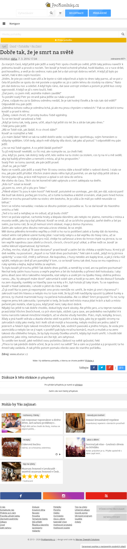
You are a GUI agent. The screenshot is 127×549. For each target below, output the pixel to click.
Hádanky (36, 530)
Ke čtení (37, 46)
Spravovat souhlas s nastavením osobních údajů (104, 546)
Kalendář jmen (60, 521)
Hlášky (56, 512)
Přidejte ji (89, 360)
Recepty (35, 512)
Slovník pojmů (81, 512)
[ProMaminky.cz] (63, 5)
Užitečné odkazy (82, 509)
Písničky (57, 509)
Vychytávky (58, 515)
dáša (14, 59)
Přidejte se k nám (8, 512)
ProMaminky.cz (48, 539)
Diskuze (35, 507)
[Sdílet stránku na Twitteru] (102, 367)
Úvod (13, 46)
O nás (2, 507)
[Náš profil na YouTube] (106, 496)
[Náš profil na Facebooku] (20, 496)
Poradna (36, 515)
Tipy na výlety (81, 507)
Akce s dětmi (59, 518)
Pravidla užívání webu (10, 515)
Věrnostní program (83, 515)
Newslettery (111, 517)
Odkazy (3, 521)
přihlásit (79, 384)
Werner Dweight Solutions (88, 539)
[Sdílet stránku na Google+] (109, 367)
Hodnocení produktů (62, 524)
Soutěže (78, 518)
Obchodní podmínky (9, 518)
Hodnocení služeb (61, 527)
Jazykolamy (37, 527)
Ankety (78, 521)
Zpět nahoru (5, 527)
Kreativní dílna (38, 509)
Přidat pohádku (64, 40)
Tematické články (40, 518)
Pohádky (24, 46)
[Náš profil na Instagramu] (63, 496)
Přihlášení (99, 13)
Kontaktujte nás (7, 509)
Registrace (76, 13)
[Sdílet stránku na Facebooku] (94, 367)
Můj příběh (37, 521)
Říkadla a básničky (40, 524)
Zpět (4, 46)
